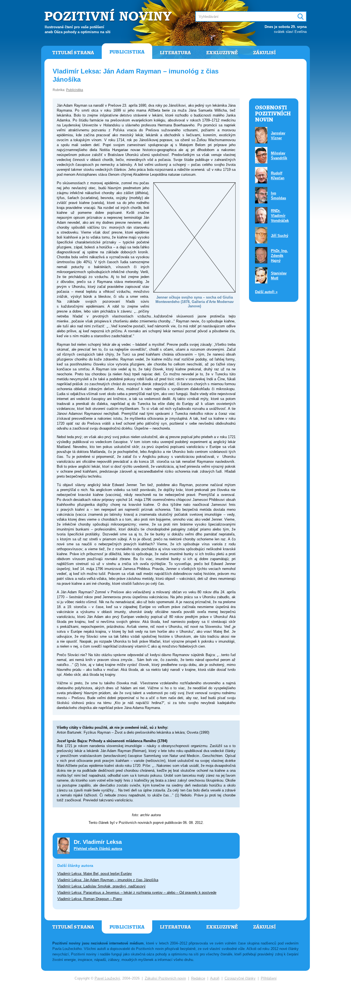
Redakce (198, 978)
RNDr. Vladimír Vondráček (280, 216)
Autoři (214, 978)
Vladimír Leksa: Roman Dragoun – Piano (89, 899)
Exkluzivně (222, 52)
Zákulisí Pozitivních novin (165, 978)
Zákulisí (264, 52)
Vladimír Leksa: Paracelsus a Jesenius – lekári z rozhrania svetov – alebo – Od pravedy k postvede (136, 892)
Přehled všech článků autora (98, 849)
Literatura (175, 52)
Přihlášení (269, 978)
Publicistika (127, 51)
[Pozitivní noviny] (108, 15)
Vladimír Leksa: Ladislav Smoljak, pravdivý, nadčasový (101, 886)
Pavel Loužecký (107, 978)
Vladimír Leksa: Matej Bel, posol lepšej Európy (94, 874)
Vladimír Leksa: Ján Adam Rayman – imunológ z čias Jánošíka (107, 880)
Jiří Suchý (279, 236)
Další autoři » (266, 292)
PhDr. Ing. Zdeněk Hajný (279, 256)
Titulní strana (73, 52)
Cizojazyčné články (240, 978)
